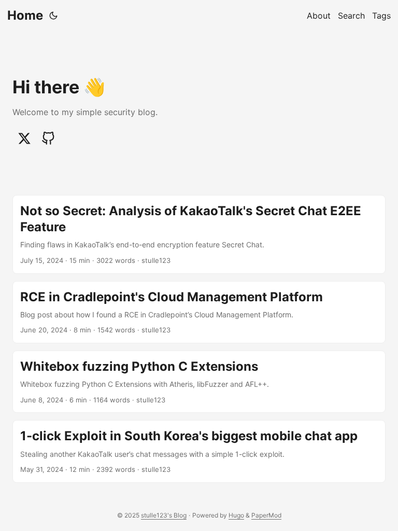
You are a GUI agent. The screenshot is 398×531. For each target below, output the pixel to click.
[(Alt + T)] (53, 15)
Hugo (236, 515)
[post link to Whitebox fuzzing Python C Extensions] (199, 381)
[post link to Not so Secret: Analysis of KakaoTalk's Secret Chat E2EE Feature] (199, 234)
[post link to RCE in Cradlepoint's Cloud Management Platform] (199, 312)
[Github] (48, 138)
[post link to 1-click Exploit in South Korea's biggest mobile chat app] (199, 451)
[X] (24, 138)
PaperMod (266, 515)
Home (25, 15)
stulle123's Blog (164, 515)
